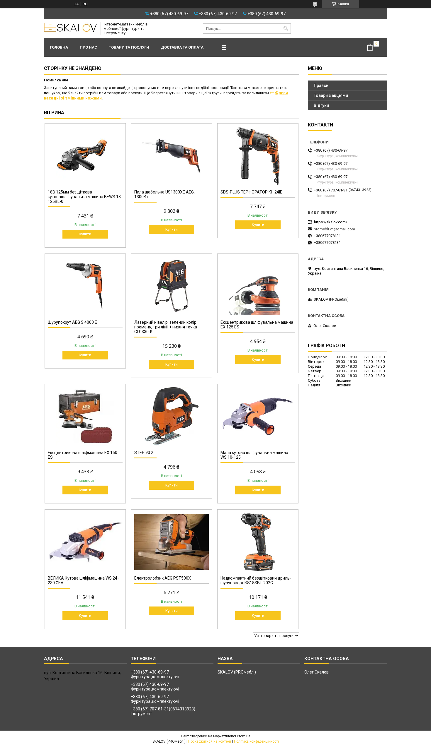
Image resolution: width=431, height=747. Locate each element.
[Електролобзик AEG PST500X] (171, 542)
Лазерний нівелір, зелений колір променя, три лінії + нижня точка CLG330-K (165, 327)
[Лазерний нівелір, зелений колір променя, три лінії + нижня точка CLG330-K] (171, 286)
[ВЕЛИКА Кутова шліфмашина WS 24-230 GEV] (85, 542)
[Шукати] (286, 28)
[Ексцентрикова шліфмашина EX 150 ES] (85, 416)
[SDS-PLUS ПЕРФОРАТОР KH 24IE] (257, 155)
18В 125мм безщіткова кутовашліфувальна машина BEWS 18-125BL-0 (85, 197)
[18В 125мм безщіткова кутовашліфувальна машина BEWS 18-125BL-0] (85, 155)
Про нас (88, 47)
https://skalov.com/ (330, 222)
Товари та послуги (129, 47)
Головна (59, 47)
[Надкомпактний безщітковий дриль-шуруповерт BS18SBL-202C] (257, 542)
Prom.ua (243, 736)
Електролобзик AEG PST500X (162, 578)
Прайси (321, 85)
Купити (85, 234)
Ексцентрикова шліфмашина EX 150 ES (82, 455)
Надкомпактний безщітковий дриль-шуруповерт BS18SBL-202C (255, 580)
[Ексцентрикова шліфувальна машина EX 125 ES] (257, 286)
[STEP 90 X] (171, 416)
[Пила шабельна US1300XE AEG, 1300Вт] (171, 155)
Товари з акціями (331, 95)
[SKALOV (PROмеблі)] (70, 28)
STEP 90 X (144, 452)
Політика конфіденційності (256, 741)
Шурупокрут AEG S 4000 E (72, 322)
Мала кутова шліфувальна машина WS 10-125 (254, 455)
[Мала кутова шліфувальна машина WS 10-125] (257, 416)
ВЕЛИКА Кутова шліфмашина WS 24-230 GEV (83, 580)
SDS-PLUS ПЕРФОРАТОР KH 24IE (251, 192)
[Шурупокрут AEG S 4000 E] (85, 286)
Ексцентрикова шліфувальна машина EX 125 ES (256, 324)
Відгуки (321, 105)
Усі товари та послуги (273, 635)
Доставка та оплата (182, 47)
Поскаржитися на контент (209, 741)
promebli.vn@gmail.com (334, 229)
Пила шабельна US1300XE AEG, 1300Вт (164, 194)
